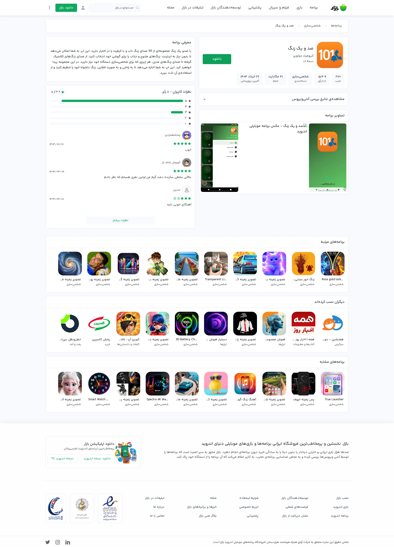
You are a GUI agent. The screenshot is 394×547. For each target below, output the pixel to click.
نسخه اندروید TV (62, 458)
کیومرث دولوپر (303, 55)
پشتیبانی (255, 7)
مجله (170, 7)
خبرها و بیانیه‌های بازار (202, 507)
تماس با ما (157, 515)
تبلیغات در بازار (192, 7)
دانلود (217, 59)
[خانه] (339, 8)
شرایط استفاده (249, 498)
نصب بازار (342, 498)
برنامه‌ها (336, 25)
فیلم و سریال (279, 7)
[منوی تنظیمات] (49, 7)
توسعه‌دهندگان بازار (226, 7)
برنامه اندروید (340, 515)
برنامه (314, 7)
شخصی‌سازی (312, 25)
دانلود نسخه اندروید (97, 458)
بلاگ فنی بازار (208, 515)
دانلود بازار (66, 7)
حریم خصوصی (249, 507)
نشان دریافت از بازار (295, 515)
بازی (299, 7)
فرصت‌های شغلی (296, 507)
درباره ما (158, 507)
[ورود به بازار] (83, 8)
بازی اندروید (341, 507)
